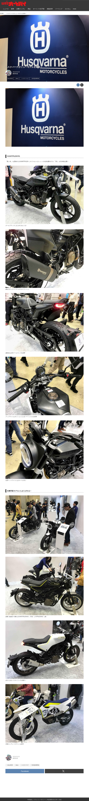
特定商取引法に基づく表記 (54, 799)
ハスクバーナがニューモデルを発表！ (23, 67)
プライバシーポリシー (40, 799)
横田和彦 (15, 73)
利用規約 (29, 799)
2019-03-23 (16, 72)
